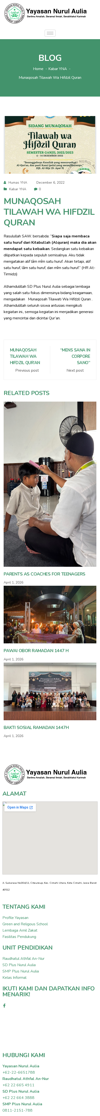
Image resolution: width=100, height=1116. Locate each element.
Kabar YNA (17, 189)
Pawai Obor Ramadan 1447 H (36, 651)
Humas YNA (17, 182)
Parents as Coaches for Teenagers (44, 574)
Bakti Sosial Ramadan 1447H (36, 727)
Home (38, 69)
